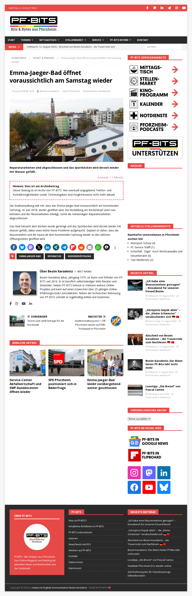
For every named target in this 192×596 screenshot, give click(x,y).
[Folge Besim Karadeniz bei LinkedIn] (29, 303)
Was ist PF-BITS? (78, 520)
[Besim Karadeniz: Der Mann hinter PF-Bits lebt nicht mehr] (135, 364)
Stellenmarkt (74, 40)
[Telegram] (169, 8)
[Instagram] (176, 8)
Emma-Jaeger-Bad (30, 256)
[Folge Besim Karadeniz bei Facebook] (11, 303)
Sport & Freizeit (71, 91)
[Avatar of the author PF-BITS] (37, 546)
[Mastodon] (154, 8)
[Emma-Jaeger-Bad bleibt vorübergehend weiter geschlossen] (105, 362)
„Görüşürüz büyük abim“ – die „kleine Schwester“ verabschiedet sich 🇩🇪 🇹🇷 (163, 313)
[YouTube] (184, 8)
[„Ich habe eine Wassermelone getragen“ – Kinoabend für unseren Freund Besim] (135, 285)
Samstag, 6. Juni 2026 (158, 394)
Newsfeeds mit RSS (80, 544)
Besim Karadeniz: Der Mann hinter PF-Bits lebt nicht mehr (164, 364)
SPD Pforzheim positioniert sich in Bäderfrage (62, 384)
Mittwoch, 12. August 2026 (161, 346)
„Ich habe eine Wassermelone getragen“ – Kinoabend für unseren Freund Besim (163, 286)
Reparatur (54, 256)
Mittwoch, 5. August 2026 (160, 372)
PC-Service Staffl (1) (142, 247)
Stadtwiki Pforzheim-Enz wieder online (149, 566)
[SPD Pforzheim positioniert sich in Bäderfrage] (66, 362)
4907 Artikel (84, 271)
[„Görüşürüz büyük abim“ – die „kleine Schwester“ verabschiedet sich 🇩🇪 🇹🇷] (135, 314)
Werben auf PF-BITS (80, 550)
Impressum (75, 568)
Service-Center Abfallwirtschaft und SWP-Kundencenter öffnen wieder (25, 386)
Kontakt (142, 40)
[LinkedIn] (162, 8)
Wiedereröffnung (79, 256)
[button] (13, 247)
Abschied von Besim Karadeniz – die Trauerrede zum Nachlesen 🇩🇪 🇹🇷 (164, 339)
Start (11, 40)
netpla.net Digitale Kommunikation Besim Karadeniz (59, 587)
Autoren (73, 538)
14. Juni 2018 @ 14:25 (22, 91)
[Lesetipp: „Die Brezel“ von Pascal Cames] (135, 390)
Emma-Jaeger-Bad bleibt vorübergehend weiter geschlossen (103, 384)
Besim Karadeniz (49, 91)
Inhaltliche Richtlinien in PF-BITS (86, 526)
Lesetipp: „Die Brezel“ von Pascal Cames (163, 387)
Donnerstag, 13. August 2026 (162, 321)
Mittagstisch (47, 40)
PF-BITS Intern (119, 40)
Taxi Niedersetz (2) (141, 260)
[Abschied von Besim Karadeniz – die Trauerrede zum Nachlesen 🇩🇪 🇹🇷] (135, 339)
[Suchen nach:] (163, 46)
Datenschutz (76, 562)
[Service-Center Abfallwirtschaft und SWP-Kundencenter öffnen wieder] (28, 362)
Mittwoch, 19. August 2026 (161, 295)
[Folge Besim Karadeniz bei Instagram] (15, 303)
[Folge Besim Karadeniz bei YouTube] (22, 303)
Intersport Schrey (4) (142, 243)
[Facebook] (147, 8)
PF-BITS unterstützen (80, 532)
